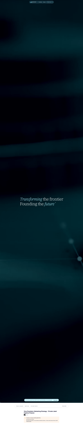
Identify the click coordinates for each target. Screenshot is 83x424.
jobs (27, 406)
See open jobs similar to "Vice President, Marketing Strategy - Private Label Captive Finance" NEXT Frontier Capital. (42, 421)
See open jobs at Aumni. (30, 419)
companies (19, 406)
